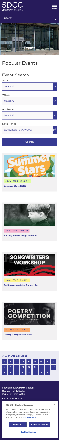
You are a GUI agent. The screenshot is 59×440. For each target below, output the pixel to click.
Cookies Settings (28, 432)
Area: (5, 80)
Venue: (6, 95)
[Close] (55, 404)
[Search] (54, 18)
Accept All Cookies (39, 424)
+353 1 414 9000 (12, 399)
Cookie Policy (29, 417)
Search (29, 142)
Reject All (17, 424)
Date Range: (9, 124)
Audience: (8, 109)
